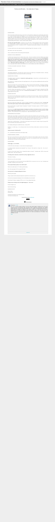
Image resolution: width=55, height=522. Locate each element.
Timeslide (23, 4)
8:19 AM (16, 205)
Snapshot (19, 4)
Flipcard (5, 4)
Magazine (9, 4)
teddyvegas (32, 197)
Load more (28, 232)
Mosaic (12, 4)
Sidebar (15, 4)
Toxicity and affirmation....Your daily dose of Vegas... (26, 9)
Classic (2, 4)
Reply (12, 214)
